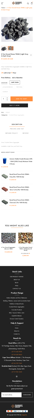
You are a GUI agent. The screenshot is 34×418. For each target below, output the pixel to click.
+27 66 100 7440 (16, 363)
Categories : (4, 115)
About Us (16, 331)
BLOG (16, 283)
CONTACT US (17, 289)
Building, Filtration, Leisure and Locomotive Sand (16, 301)
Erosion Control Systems (16, 319)
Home (3, 8)
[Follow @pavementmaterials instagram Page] (16, 376)
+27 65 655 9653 (16, 355)
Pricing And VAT (17, 129)
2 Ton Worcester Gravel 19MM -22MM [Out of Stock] (25, 248)
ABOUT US (17, 280)
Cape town (15, 82)
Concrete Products (17, 310)
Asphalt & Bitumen (17, 316)
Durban (5, 92)
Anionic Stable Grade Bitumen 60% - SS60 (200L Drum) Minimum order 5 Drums (21, 161)
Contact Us (17, 334)
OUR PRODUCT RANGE (16, 277)
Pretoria (19, 87)
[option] (17, 29)
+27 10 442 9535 (16, 352)
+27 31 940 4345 (16, 372)
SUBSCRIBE (27, 395)
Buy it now (15, 105)
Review (26, 133)
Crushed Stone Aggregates (16, 115)
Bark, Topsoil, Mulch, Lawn (16, 313)
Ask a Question (17, 78)
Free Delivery (5, 78)
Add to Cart (21, 99)
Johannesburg (8, 87)
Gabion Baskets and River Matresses (16, 298)
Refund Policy (11, 133)
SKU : (3, 112)
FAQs (16, 286)
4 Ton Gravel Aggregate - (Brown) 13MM (8, 248)
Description (17, 124)
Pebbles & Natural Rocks (17, 304)
